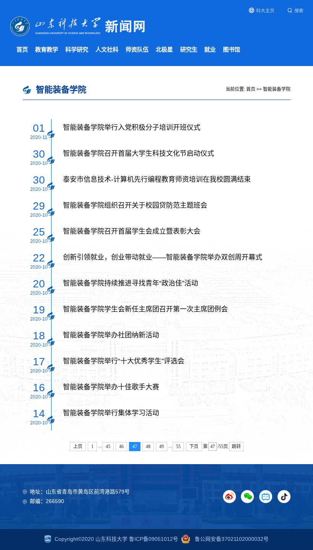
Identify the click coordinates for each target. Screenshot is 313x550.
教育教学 (46, 49)
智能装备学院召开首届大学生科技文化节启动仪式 (138, 153)
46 (121, 446)
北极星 (164, 49)
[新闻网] (78, 26)
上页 (77, 446)
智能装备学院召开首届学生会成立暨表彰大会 (131, 231)
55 (178, 446)
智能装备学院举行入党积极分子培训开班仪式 (131, 127)
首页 (22, 49)
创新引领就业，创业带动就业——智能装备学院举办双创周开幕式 (162, 257)
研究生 (188, 49)
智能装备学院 (276, 89)
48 (148, 446)
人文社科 (106, 49)
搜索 (298, 10)
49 (161, 446)
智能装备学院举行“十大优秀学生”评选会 (123, 361)
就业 (210, 49)
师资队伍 (137, 49)
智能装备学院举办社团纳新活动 (111, 335)
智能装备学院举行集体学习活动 (111, 413)
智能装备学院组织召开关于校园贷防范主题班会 (135, 205)
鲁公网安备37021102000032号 (231, 539)
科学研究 (76, 49)
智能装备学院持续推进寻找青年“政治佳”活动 (130, 283)
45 (108, 446)
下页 (193, 446)
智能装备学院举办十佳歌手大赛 (111, 387)
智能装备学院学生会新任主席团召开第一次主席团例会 (145, 309)
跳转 (236, 446)
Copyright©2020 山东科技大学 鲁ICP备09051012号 (116, 539)
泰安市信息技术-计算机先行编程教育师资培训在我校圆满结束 (157, 179)
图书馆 (231, 49)
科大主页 (265, 10)
